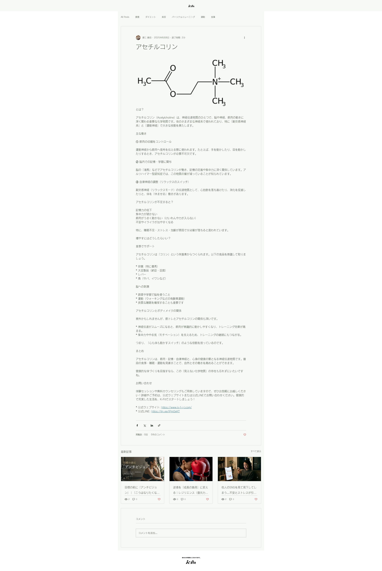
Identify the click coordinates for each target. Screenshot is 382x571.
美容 (164, 17)
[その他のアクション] (244, 37)
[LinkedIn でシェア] (151, 425)
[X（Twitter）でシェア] (144, 425)
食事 (213, 17)
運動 (203, 17)
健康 (137, 17)
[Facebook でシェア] (137, 425)
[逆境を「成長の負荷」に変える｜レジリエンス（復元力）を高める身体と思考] (191, 469)
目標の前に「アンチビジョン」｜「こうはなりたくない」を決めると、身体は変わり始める (142, 490)
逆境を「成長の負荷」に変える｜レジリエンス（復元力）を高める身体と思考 (190, 490)
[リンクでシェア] (159, 425)
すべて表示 (256, 451)
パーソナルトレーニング (183, 17)
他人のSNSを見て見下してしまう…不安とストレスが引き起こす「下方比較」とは (239, 490)
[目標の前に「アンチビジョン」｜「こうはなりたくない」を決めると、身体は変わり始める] (142, 469)
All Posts (125, 17)
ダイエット (150, 17)
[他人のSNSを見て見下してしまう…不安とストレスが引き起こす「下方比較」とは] (239, 469)
